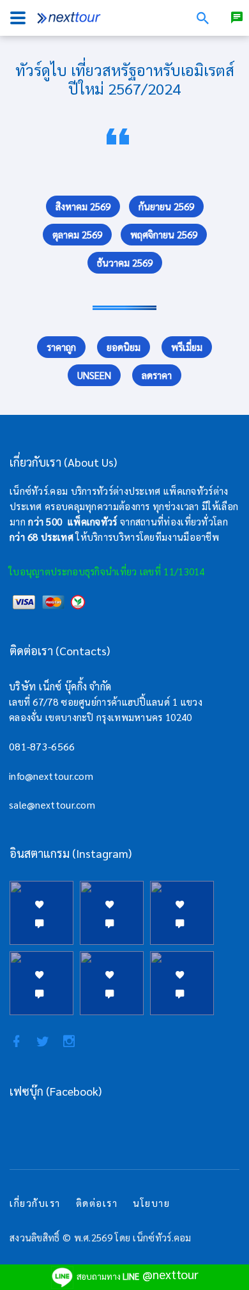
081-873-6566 (42, 746)
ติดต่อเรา (97, 1203)
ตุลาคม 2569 (77, 234)
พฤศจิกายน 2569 (163, 234)
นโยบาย (151, 1203)
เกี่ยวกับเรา (35, 1203)
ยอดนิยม (123, 347)
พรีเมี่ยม (186, 347)
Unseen (94, 375)
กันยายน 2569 (166, 206)
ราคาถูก (61, 347)
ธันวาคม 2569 (125, 262)
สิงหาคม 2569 (83, 206)
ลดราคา (157, 375)
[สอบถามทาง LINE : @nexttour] (237, 18)
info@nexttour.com (51, 776)
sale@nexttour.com (52, 804)
